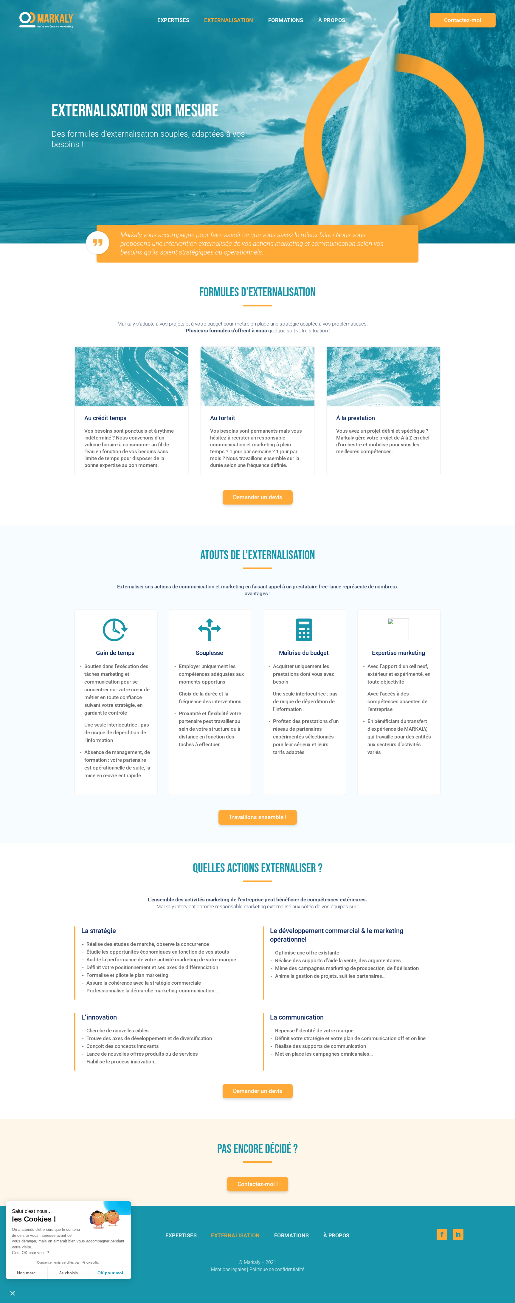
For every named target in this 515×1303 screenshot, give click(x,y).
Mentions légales (228, 1269)
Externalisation (235, 1235)
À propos (336, 1235)
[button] (12, 1293)
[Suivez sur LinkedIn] (458, 1234)
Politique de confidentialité (276, 1269)
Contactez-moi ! (258, 1184)
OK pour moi (110, 1272)
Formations (291, 1235)
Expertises (181, 1235)
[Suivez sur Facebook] (442, 1234)
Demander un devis (257, 497)
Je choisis (68, 1272)
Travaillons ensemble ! (257, 817)
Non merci (26, 1272)
